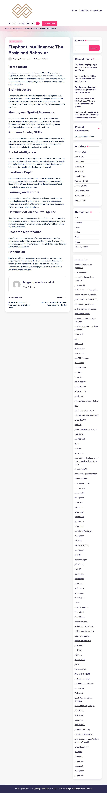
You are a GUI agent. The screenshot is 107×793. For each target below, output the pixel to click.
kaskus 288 (80, 348)
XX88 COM (80, 521)
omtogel (78, 645)
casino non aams (82, 314)
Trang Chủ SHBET (82, 674)
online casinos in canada (85, 294)
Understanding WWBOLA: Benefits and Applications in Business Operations (87, 115)
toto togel (79, 579)
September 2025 (82, 195)
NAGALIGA (80, 617)
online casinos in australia (86, 290)
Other (77, 232)
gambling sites (81, 260)
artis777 (78, 372)
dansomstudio (81, 478)
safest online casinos (84, 626)
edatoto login (81, 559)
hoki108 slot (80, 725)
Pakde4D (79, 693)
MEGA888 (79, 688)
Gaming (78, 222)
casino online (80, 272)
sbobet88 (79, 396)
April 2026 (79, 171)
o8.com (78, 540)
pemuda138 (80, 493)
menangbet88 (81, 469)
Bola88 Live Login (82, 679)
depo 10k (79, 344)
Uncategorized (15, 41)
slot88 (78, 602)
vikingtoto (79, 588)
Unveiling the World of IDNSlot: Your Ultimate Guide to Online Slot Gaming (85, 102)
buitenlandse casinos (84, 683)
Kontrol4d (79, 517)
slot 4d (78, 555)
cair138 (78, 425)
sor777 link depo (82, 358)
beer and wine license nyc (86, 429)
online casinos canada (84, 631)
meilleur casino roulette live (86, 401)
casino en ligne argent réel (86, 474)
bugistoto (79, 720)
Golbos (78, 448)
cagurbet (79, 761)
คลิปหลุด (78, 655)
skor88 (78, 569)
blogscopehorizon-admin (39, 282)
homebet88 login (82, 729)
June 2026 (79, 161)
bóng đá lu (79, 526)
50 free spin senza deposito (87, 415)
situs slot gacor (81, 747)
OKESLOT (79, 710)
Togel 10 (78, 583)
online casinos (81, 621)
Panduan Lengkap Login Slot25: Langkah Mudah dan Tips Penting (86, 90)
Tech (77, 237)
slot (76, 339)
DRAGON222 (80, 669)
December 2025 (82, 190)
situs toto (79, 453)
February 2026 (81, 181)
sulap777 (79, 353)
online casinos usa (83, 641)
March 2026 (80, 176)
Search (79, 40)
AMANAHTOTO (81, 545)
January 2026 (81, 186)
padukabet (79, 574)
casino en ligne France (84, 304)
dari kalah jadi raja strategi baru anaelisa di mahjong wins (86, 461)
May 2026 (79, 166)
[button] (49, 23)
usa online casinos (83, 636)
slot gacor (79, 363)
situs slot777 (80, 367)
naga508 (79, 334)
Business (78, 218)
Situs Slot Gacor (82, 607)
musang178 (80, 598)
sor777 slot (80, 439)
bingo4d (78, 752)
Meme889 (79, 612)
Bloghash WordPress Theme (79, 789)
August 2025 (80, 200)
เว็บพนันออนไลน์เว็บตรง (84, 734)
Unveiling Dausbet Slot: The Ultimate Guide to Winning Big (85, 78)
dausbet (78, 756)
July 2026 (79, 157)
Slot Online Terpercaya (85, 706)
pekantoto (79, 434)
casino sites (80, 285)
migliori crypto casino (84, 410)
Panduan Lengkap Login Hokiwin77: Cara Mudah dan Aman (86, 67)
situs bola (79, 512)
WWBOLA (79, 715)
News (77, 227)
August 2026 (80, 152)
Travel (77, 242)
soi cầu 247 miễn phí (83, 531)
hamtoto (79, 377)
